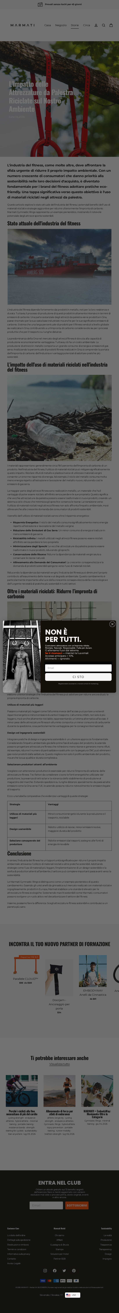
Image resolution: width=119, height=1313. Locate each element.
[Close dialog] (112, 624)
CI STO (78, 677)
